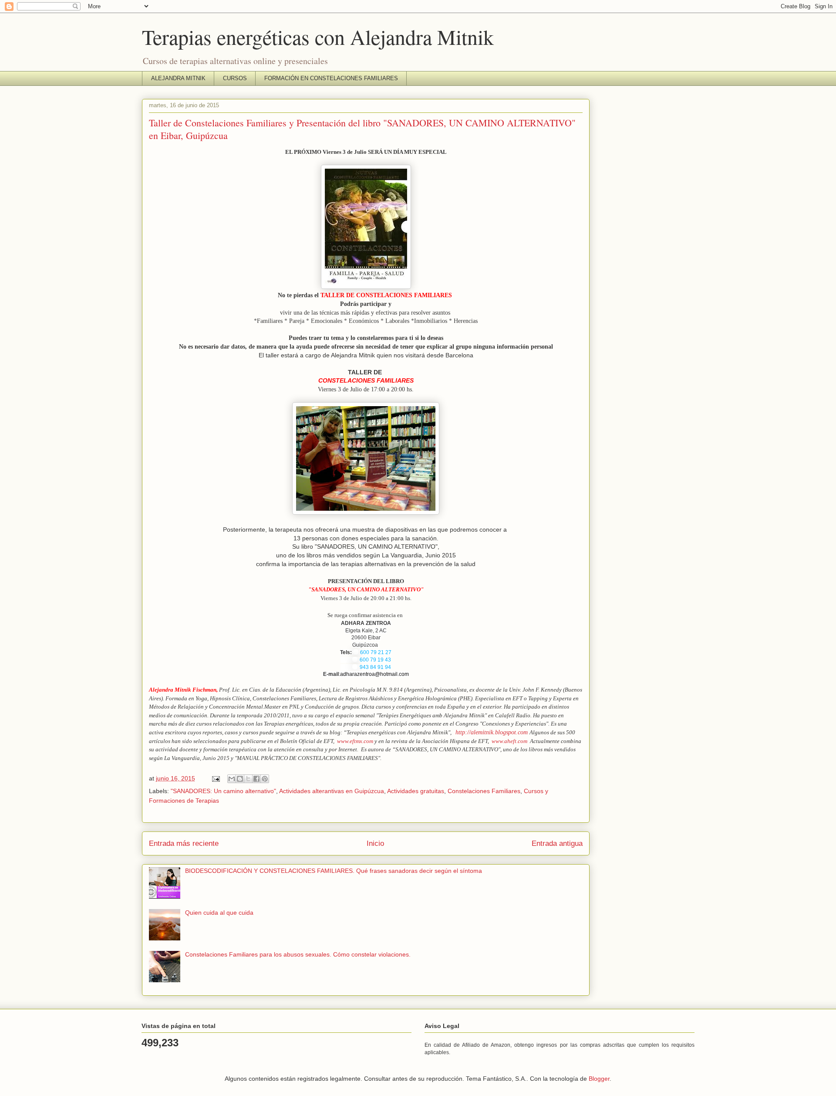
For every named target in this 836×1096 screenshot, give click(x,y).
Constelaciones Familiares (484, 790)
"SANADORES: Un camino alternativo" (223, 790)
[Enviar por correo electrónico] (231, 778)
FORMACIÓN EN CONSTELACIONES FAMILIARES (331, 78)
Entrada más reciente (184, 843)
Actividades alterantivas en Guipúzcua (331, 790)
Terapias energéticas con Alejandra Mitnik (318, 37)
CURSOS (235, 78)
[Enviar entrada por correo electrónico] (215, 778)
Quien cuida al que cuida (219, 912)
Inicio (375, 843)
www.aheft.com (509, 741)
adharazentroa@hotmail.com (374, 674)
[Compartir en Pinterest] (264, 778)
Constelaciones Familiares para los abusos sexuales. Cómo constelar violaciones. (298, 954)
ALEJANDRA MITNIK (178, 78)
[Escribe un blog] (240, 778)
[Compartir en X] (248, 778)
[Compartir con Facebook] (256, 778)
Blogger (599, 1078)
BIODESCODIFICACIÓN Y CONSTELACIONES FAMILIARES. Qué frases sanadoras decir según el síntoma (333, 870)
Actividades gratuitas (415, 790)
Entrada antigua (557, 843)
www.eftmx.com (355, 741)
